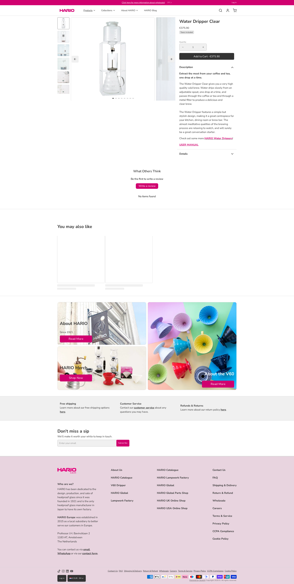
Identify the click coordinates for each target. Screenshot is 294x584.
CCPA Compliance (223, 531)
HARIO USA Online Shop (172, 508)
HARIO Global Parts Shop (172, 493)
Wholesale (219, 500)
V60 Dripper (118, 485)
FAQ (215, 477)
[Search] (219, 10)
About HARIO (128, 10)
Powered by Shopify (197, 580)
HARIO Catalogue (121, 477)
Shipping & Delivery (225, 485)
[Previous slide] (75, 59)
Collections (106, 10)
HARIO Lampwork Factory (173, 477)
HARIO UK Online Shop (171, 500)
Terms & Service (222, 516)
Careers (217, 508)
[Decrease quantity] (182, 47)
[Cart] (234, 10)
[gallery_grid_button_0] (113, 98)
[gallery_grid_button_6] (130, 98)
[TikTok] (58, 571)
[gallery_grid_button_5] (127, 98)
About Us (116, 470)
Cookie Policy (220, 539)
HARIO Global (119, 493)
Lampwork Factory (122, 500)
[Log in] (227, 10)
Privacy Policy (221, 523)
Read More (76, 339)
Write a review (147, 186)
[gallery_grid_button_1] (116, 98)
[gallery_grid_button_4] (124, 98)
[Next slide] (171, 59)
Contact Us (219, 470)
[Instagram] (63, 571)
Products (87, 10)
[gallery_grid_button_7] (133, 98)
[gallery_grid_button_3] (122, 98)
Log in (234, 2)
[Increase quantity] (203, 47)
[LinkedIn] (67, 571)
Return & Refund (223, 493)
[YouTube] (71, 571)
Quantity (182, 42)
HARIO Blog (150, 10)
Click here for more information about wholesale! (143, 2)
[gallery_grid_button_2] (119, 98)
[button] (206, 56)
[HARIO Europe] (67, 10)
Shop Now (76, 378)
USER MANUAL (188, 145)
